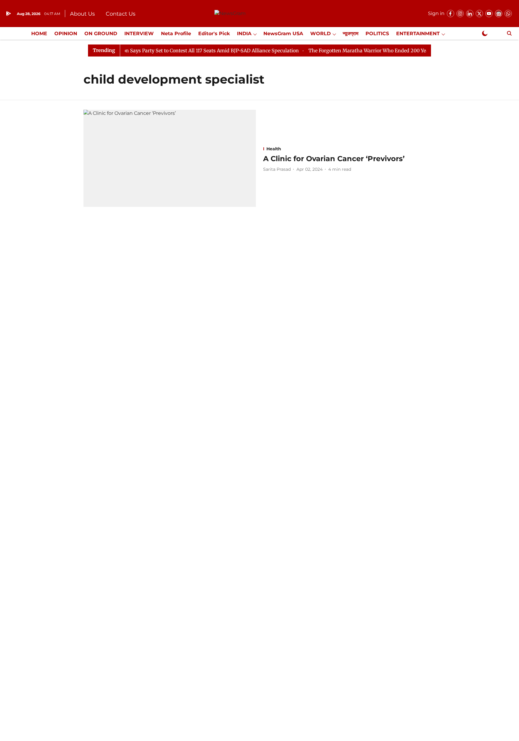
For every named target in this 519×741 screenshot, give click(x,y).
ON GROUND (100, 33)
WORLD (320, 33)
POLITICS (377, 33)
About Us (82, 14)
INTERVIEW (139, 33)
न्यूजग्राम (350, 33)
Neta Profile (176, 33)
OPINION (65, 33)
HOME (39, 33)
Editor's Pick (214, 33)
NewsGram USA (283, 33)
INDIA (244, 33)
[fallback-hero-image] (169, 158)
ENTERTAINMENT (418, 33)
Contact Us (120, 14)
